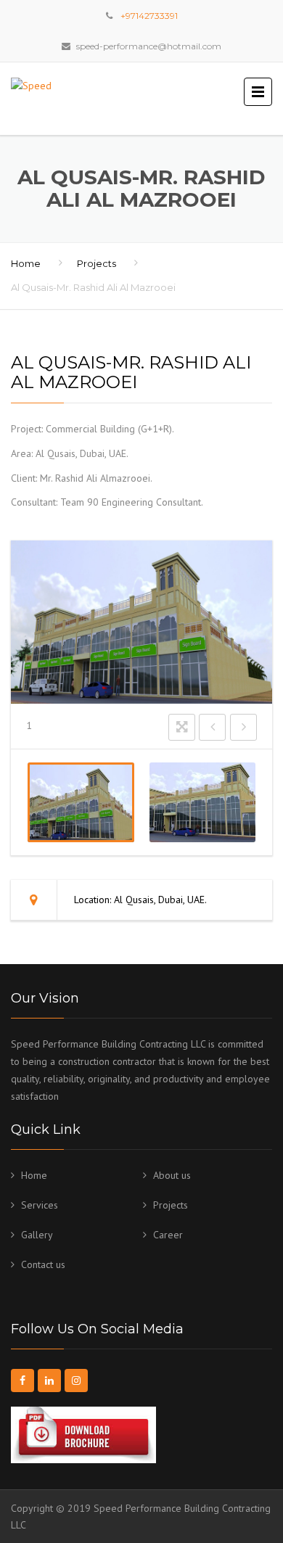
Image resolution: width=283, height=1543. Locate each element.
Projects (96, 263)
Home (26, 263)
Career (168, 1234)
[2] (202, 802)
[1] (81, 802)
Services (39, 1204)
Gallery (37, 1234)
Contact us (43, 1264)
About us (172, 1175)
